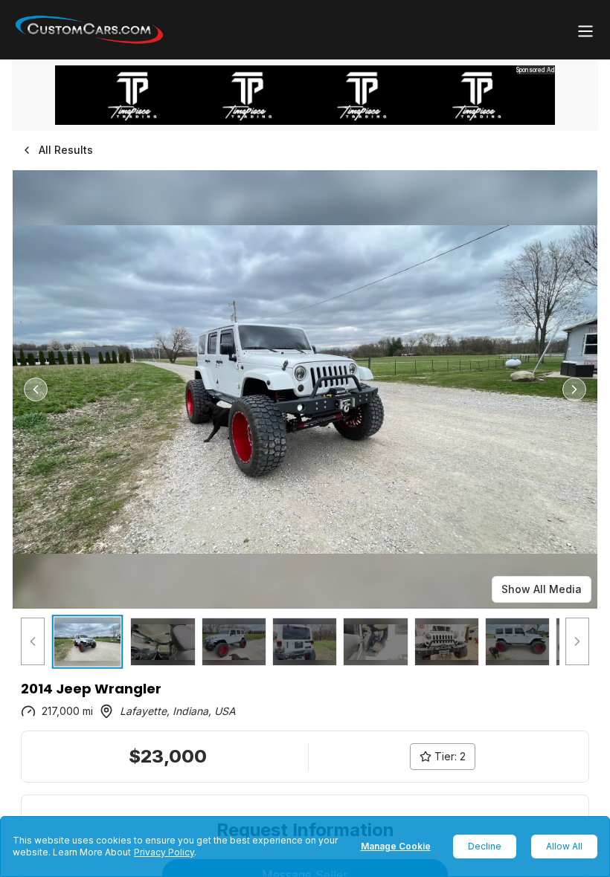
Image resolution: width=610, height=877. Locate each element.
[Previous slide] (36, 389)
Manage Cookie (396, 846)
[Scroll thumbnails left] (33, 642)
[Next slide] (574, 389)
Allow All (564, 846)
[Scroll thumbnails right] (577, 642)
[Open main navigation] (585, 31)
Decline (484, 846)
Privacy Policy (164, 852)
